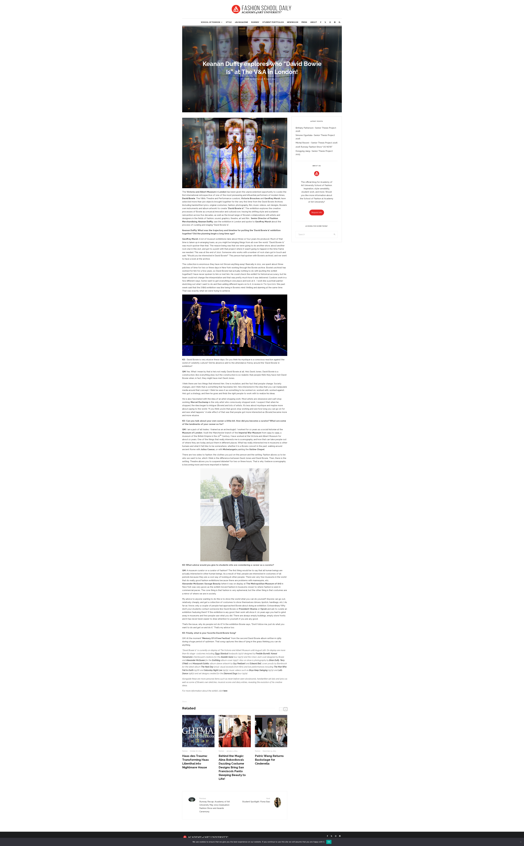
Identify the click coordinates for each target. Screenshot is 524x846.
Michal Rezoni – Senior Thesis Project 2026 (316, 143)
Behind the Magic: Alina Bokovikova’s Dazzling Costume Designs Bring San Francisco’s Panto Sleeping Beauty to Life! (232, 767)
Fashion (185, 751)
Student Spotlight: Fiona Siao (256, 800)
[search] (334, 234)
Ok (329, 842)
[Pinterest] (334, 22)
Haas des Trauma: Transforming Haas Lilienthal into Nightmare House (195, 761)
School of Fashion (210, 22)
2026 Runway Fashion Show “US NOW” (314, 147)
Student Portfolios (273, 22)
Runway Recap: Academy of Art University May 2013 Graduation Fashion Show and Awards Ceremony (214, 805)
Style (229, 22)
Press (304, 22)
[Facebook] (321, 22)
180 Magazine (241, 22)
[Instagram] (330, 22)
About (313, 22)
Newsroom (292, 22)
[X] (325, 22)
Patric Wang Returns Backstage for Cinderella (269, 759)
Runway (255, 22)
